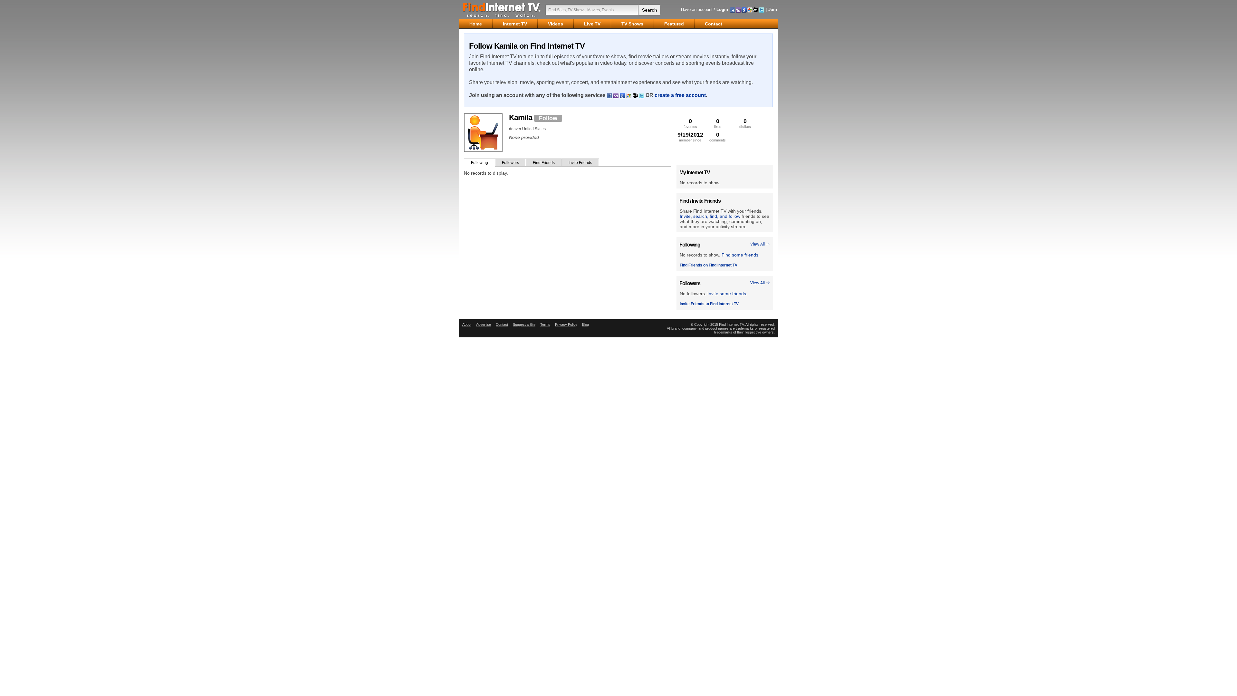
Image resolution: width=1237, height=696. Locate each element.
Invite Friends (580, 162)
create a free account (680, 95)
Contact (502, 324)
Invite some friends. (727, 293)
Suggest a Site (524, 324)
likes (717, 123)
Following (479, 162)
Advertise (483, 324)
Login (722, 9)
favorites (690, 123)
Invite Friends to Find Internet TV (709, 304)
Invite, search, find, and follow (710, 216)
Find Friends (544, 162)
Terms (545, 324)
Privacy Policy (566, 324)
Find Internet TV (502, 9)
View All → (760, 244)
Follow (548, 118)
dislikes (745, 123)
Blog (585, 324)
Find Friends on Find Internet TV (708, 265)
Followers (510, 162)
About (466, 324)
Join (772, 9)
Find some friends (740, 254)
